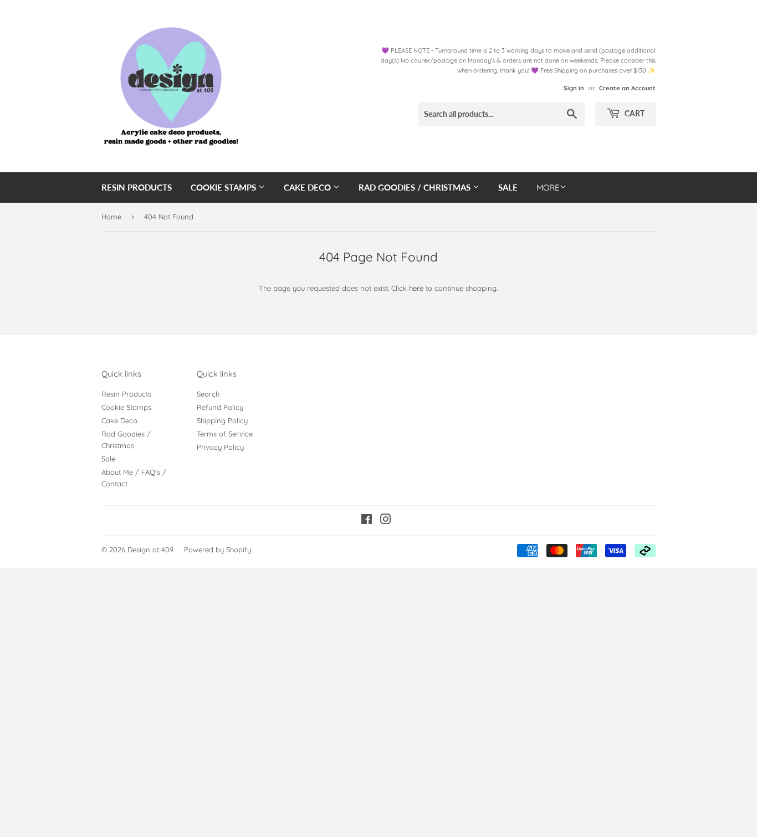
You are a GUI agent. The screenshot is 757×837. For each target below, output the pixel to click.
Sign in (574, 88)
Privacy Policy (220, 447)
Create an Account (627, 88)
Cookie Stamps (224, 187)
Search (208, 393)
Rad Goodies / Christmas (416, 187)
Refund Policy (220, 407)
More (548, 187)
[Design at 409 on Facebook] (366, 520)
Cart (634, 113)
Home (111, 216)
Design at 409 (150, 549)
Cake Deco (308, 187)
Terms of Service (225, 433)
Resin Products (136, 187)
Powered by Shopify (217, 549)
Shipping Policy (222, 420)
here (416, 288)
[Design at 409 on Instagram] (385, 520)
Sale (508, 187)
